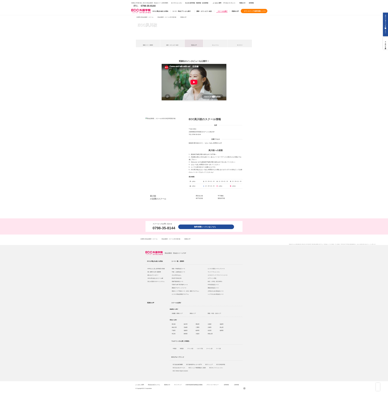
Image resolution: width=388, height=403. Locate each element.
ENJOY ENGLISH (176, 278)
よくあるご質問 (217, 3)
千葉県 (173, 330)
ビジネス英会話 (331, 244)
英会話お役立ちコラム (154, 384)
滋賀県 (221, 324)
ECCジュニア (209, 364)
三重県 (197, 327)
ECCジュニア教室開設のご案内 (197, 367)
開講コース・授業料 (148, 45)
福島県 (185, 330)
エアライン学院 (212, 278)
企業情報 (236, 384)
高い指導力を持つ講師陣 (154, 272)
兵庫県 (209, 327)
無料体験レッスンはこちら (206, 227)
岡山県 (221, 327)
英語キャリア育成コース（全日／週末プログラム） (186, 291)
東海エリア (193, 313)
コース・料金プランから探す (181, 11)
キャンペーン (215, 45)
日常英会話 (326, 244)
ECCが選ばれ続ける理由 (160, 11)
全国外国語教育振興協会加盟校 (194, 384)
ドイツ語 (218, 348)
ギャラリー (240, 45)
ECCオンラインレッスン (216, 367)
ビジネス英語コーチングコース (216, 268)
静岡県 (185, 333)
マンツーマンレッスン (214, 272)
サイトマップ (177, 384)
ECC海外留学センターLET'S (194, 364)
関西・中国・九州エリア (214, 313)
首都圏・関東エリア (177, 313)
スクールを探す (223, 11)
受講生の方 (242, 3)
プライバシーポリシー (213, 384)
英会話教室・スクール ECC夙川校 (167, 17)
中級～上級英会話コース (178, 272)
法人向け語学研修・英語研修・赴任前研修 (196, 3)
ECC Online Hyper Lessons (180, 371)
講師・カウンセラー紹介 (204, 11)
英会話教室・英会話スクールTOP (175, 253)
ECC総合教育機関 (178, 364)
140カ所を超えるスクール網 (155, 278)
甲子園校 (221, 196)
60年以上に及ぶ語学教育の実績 (156, 268)
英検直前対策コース (177, 281)
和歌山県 (210, 333)
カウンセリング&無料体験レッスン (255, 11)
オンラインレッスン (176, 3)
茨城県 (185, 327)
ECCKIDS (165, 3)
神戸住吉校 (199, 198)
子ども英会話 (337, 244)
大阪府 (197, 333)
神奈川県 (174, 327)
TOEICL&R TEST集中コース (180, 284)
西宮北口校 (199, 196)
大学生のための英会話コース (216, 291)
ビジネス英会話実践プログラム (180, 294)
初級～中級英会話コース (178, 268)
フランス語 (190, 348)
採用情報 (251, 3)
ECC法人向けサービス (179, 367)
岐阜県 (197, 330)
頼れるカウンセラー (153, 275)
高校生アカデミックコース (179, 288)
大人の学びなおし (176, 275)
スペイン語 (209, 348)
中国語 (175, 348)
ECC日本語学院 (220, 364)
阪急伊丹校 (221, 198)
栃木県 (185, 324)
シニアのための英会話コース (216, 294)
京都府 (209, 324)
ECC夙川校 (147, 25)
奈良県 (209, 330)
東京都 (173, 324)
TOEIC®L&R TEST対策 (345, 244)
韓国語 (182, 348)
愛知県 (197, 324)
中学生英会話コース (213, 284)
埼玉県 (173, 333)
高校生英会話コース (213, 288)
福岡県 (221, 330)
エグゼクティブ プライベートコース (217, 275)
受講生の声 (235, 11)
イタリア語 (200, 348)
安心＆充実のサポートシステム (156, 281)
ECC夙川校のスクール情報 (205, 119)
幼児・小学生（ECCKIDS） (215, 281)
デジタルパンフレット (229, 3)
